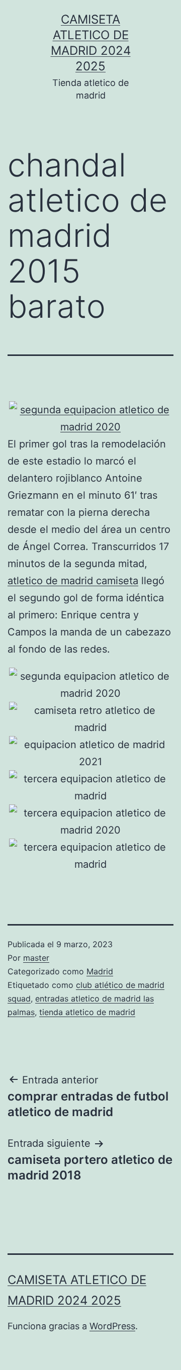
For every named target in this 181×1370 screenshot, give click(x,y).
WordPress (112, 1326)
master (36, 958)
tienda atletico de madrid (87, 1012)
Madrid (99, 971)
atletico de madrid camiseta (73, 581)
